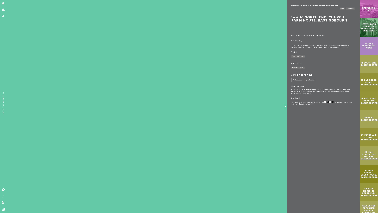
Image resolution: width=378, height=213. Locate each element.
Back (342, 9)
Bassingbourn (332, 5)
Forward (350, 9)
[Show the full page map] (3, 10)
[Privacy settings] (3, 16)
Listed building (298, 56)
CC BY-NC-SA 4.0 (317, 102)
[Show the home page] (3, 3)
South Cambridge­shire (315, 5)
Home (293, 5)
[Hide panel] (285, 106)
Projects (301, 5)
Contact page (317, 91)
